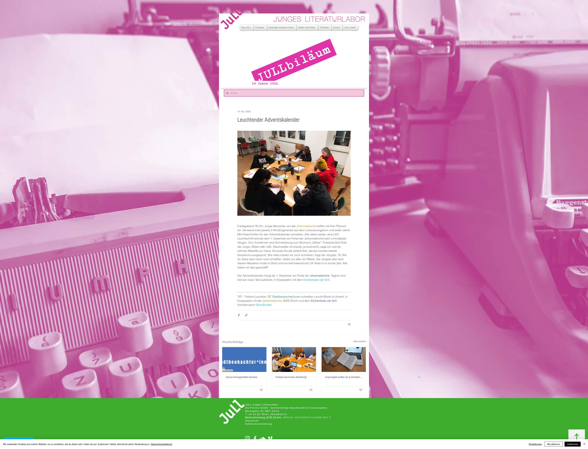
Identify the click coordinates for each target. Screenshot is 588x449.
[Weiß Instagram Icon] (247, 438)
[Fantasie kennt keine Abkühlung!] (294, 359)
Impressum (252, 420)
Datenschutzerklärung (161, 444)
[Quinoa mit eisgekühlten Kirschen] (244, 359)
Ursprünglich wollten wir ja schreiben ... (343, 377)
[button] (247, 27)
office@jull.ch (278, 414)
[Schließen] (584, 444)
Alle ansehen (359, 341)
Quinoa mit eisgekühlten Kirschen (241, 377)
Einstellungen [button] (535, 444)
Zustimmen (572, 444)
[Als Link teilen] (246, 315)
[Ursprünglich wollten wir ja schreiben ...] (344, 359)
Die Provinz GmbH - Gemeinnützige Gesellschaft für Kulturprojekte (286, 407)
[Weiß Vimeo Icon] (270, 438)
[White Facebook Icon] (255, 438)
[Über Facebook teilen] (238, 315)
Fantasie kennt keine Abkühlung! (291, 377)
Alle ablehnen (553, 444)
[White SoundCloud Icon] (262, 438)
